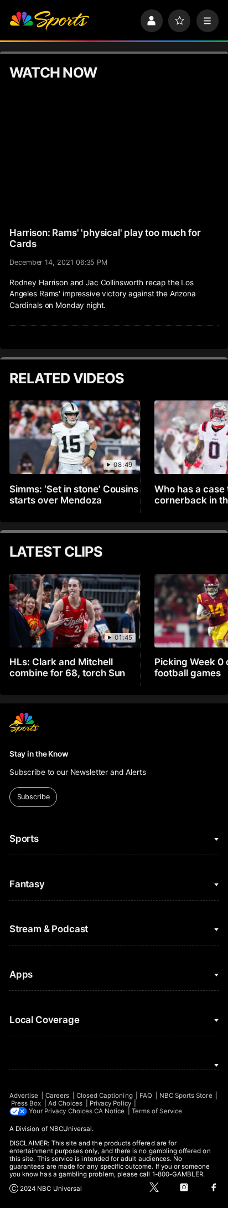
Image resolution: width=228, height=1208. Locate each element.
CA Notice (109, 1111)
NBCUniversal (70, 1129)
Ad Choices (65, 1103)
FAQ (145, 1095)
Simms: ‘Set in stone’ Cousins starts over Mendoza (74, 495)
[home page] (49, 20)
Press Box (26, 1103)
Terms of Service (157, 1111)
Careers (57, 1095)
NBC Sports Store (186, 1095)
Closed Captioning (104, 1095)
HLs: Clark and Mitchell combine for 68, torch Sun (67, 667)
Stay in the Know (38, 753)
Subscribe (33, 797)
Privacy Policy (110, 1103)
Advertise (24, 1095)
